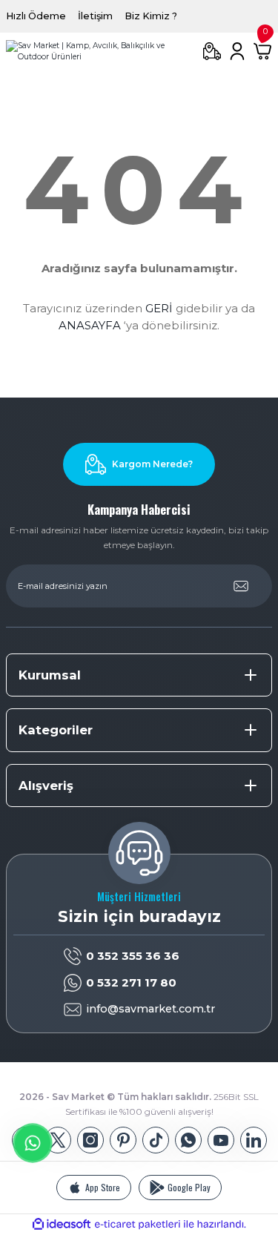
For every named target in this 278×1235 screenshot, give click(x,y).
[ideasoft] (61, 1224)
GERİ (159, 308)
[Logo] (98, 51)
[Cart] (262, 51)
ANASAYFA (90, 325)
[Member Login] (237, 51)
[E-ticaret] (137, 1224)
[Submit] (241, 585)
